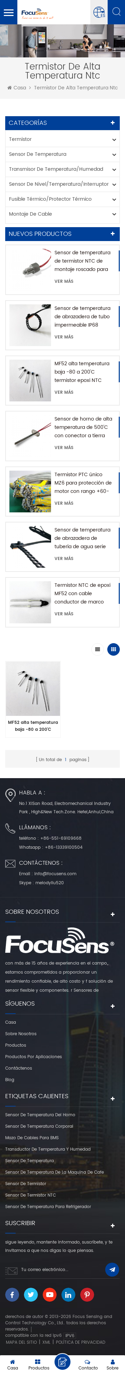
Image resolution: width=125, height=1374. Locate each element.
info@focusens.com (55, 874)
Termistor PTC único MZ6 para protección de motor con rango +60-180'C (83, 483)
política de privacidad (80, 1342)
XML (46, 1342)
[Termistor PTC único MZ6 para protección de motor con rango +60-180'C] (30, 491)
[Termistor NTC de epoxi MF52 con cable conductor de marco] (30, 602)
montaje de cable (30, 214)
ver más (64, 281)
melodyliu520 (49, 883)
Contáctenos (18, 1068)
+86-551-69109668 (61, 838)
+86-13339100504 (64, 847)
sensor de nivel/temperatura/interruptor (59, 184)
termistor (20, 139)
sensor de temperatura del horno (40, 1115)
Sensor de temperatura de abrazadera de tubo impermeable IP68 (82, 316)
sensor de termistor (25, 1184)
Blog (9, 1080)
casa (20, 88)
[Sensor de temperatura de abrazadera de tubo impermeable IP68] (30, 325)
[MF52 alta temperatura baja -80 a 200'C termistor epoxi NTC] (30, 380)
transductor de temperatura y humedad (48, 1149)
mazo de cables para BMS (32, 1138)
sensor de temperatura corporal (39, 1126)
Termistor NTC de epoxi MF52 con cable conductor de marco (82, 593)
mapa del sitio (21, 1342)
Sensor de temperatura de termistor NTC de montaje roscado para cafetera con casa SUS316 (82, 261)
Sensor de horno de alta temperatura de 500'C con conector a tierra (83, 427)
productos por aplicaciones (33, 1057)
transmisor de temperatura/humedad (56, 169)
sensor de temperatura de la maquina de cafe (54, 1172)
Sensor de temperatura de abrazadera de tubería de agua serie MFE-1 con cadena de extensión (82, 538)
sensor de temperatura (37, 154)
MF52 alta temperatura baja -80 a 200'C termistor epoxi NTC (82, 372)
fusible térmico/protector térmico (50, 199)
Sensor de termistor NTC (30, 1195)
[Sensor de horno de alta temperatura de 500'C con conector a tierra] (30, 436)
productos (15, 1045)
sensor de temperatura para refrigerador (48, 1207)
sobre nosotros (20, 1034)
